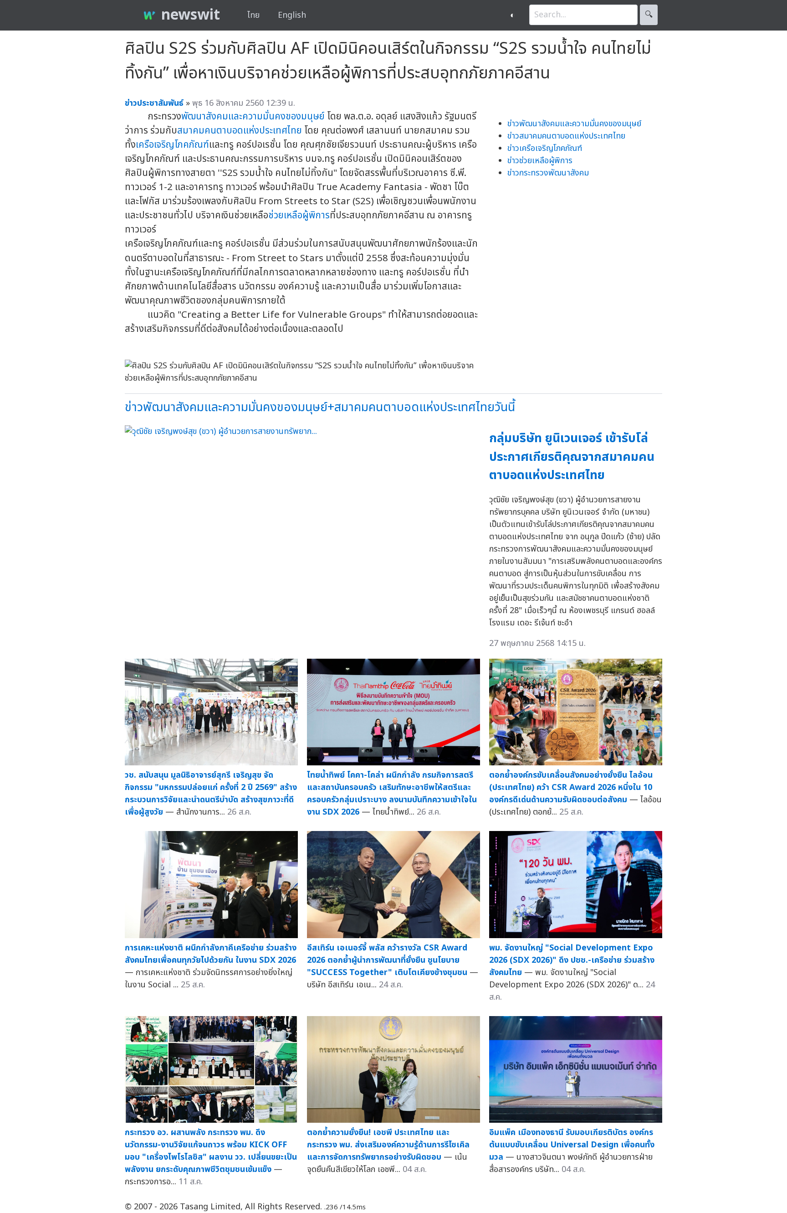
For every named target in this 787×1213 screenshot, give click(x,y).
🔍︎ (649, 15)
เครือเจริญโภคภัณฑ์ (172, 145)
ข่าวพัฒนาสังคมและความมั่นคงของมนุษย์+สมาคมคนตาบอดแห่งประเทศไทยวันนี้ (320, 407)
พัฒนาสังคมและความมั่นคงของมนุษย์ (253, 116)
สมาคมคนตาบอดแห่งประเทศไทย (239, 131)
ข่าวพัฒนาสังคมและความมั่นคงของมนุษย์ (574, 124)
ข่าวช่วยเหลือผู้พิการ (539, 161)
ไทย (253, 15)
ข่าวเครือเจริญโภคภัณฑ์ (544, 148)
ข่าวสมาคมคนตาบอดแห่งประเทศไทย (566, 136)
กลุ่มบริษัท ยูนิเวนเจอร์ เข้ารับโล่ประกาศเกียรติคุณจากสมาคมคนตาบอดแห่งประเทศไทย (571, 457)
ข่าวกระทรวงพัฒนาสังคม (548, 173)
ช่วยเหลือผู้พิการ (299, 215)
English (292, 15)
